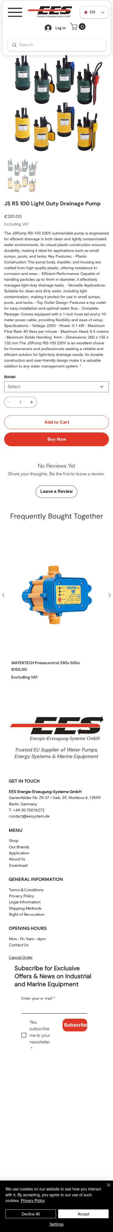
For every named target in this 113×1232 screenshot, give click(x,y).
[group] (56, 610)
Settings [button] (57, 1224)
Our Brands (19, 846)
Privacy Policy (21, 895)
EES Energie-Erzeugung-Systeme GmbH (45, 791)
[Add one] (31, 402)
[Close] (105, 1188)
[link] (78, 26)
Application (19, 853)
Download (18, 865)
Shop (13, 840)
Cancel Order (21, 957)
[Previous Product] (3, 595)
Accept (83, 1214)
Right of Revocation (26, 914)
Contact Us (19, 944)
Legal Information (25, 902)
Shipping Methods (25, 908)
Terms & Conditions (26, 889)
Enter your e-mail (38, 998)
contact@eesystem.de (29, 816)
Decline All (31, 1214)
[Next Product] (109, 595)
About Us (17, 859)
